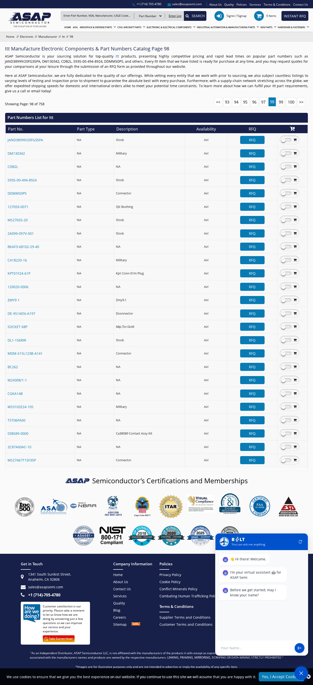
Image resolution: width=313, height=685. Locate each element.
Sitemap (122, 624)
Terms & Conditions (277, 4)
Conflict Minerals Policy (178, 589)
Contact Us (300, 4)
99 (281, 102)
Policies (241, 4)
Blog (116, 610)
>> (301, 102)
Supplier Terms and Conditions (185, 617)
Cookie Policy (169, 581)
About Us (215, 4)
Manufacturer (47, 37)
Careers (119, 617)
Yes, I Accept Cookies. (281, 676)
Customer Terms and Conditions (185, 624)
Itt (63, 37)
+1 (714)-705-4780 (44, 595)
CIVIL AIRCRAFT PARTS (129, 27)
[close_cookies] (308, 676)
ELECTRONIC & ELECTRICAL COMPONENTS (169, 27)
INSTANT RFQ (295, 16)
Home (10, 37)
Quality (229, 4)
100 (291, 102)
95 (245, 102)
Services (255, 4)
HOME (67, 27)
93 (227, 102)
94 (236, 102)
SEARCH (197, 15)
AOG (75, 27)
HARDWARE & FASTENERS (291, 27)
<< (218, 102)
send (299, 648)
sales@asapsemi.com (45, 587)
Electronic (27, 37)
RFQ (252, 140)
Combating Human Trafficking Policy (189, 596)
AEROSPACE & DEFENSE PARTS (96, 27)
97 (263, 102)
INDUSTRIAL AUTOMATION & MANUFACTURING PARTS (226, 27)
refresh (300, 542)
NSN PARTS (266, 27)
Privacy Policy (170, 574)
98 (272, 102)
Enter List (175, 16)
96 (254, 102)
